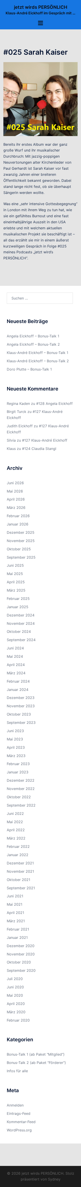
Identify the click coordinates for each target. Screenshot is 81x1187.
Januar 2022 (17, 855)
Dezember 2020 (20, 946)
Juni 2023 (15, 731)
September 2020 (21, 970)
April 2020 (16, 1003)
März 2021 (16, 921)
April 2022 (16, 830)
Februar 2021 (18, 929)
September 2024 (21, 640)
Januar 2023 (17, 772)
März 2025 (16, 590)
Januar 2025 (17, 607)
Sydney (54, 1179)
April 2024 (16, 664)
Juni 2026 (15, 483)
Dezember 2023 (20, 697)
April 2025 (16, 582)
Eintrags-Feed (18, 1113)
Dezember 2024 (20, 615)
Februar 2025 (18, 598)
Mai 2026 (15, 491)
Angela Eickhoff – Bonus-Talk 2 (33, 344)
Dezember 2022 (20, 780)
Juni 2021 (15, 896)
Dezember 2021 (20, 863)
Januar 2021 (17, 937)
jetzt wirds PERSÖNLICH (40, 7)
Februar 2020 (18, 1020)
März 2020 (16, 1012)
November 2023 (21, 706)
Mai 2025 (15, 573)
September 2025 (21, 557)
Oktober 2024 (19, 631)
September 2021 (21, 888)
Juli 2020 (15, 979)
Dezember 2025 (20, 532)
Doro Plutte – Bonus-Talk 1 (29, 369)
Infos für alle (17, 1071)
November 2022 (21, 788)
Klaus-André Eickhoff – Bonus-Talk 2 (38, 361)
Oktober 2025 (19, 549)
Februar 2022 (18, 846)
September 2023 (21, 722)
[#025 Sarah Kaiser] (40, 98)
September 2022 (21, 805)
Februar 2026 (18, 516)
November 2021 (20, 871)
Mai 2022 (15, 822)
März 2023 (16, 755)
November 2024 (21, 623)
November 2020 (21, 954)
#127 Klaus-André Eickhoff (44, 440)
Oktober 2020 (19, 962)
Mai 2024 (15, 656)
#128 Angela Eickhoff (54, 403)
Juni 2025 (15, 565)
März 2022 (16, 838)
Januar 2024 (17, 689)
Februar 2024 (18, 681)
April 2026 (16, 499)
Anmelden (15, 1105)
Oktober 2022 (19, 797)
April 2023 (16, 747)
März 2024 (16, 673)
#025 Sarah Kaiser (35, 52)
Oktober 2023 (19, 714)
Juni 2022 (15, 813)
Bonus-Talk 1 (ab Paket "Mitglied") (36, 1054)
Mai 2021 (14, 904)
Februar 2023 (18, 764)
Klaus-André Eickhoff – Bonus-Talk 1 (37, 352)
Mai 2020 (15, 995)
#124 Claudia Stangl (39, 448)
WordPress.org (19, 1130)
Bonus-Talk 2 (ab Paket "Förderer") (36, 1062)
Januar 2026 (17, 524)
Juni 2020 (15, 987)
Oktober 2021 (18, 879)
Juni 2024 (15, 648)
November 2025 (21, 540)
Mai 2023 (15, 739)
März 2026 (16, 507)
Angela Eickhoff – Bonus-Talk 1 (33, 336)
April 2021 (15, 912)
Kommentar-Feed (21, 1122)
